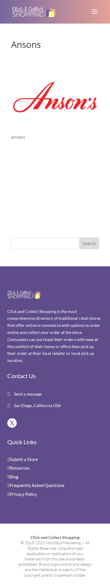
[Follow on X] (12, 423)
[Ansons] (55, 126)
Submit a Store (24, 459)
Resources (20, 467)
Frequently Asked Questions (37, 485)
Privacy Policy (23, 494)
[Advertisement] (47, 190)
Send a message (27, 393)
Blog (14, 476)
